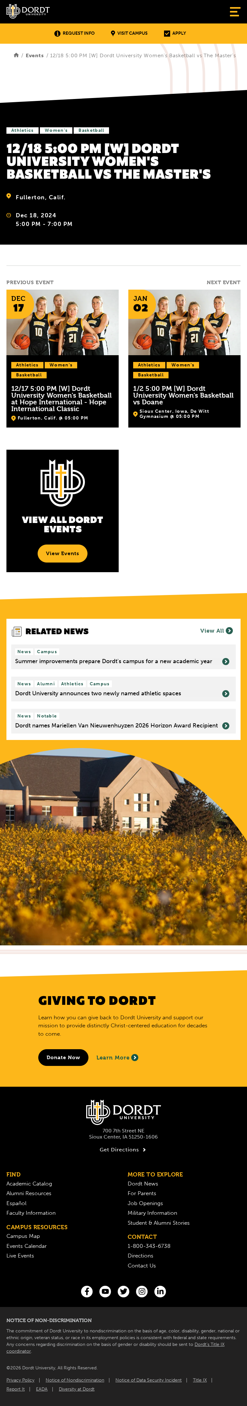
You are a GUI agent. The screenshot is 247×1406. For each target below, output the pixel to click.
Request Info (79, 33)
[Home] (16, 55)
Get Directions (119, 1150)
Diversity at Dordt (77, 1389)
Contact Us (142, 1265)
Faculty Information (31, 1213)
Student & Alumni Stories (159, 1223)
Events (35, 55)
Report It (15, 1389)
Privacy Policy (20, 1380)
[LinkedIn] (160, 1291)
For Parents (142, 1193)
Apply (179, 33)
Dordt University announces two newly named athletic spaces (98, 693)
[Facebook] (87, 1291)
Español (16, 1203)
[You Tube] (105, 1291)
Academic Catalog (29, 1183)
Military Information (152, 1213)
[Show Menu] (235, 11)
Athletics (22, 130)
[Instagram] (142, 1291)
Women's (56, 130)
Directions (140, 1255)
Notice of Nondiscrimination (75, 1380)
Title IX (200, 1380)
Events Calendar (26, 1246)
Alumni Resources (28, 1193)
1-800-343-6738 (149, 1246)
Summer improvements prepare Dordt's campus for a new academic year (113, 661)
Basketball (91, 130)
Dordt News (143, 1183)
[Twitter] (123, 1291)
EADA (42, 1389)
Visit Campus (132, 33)
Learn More (113, 1057)
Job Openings (145, 1203)
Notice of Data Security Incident (148, 1380)
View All (212, 630)
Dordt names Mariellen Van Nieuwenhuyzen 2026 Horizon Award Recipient (116, 725)
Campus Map (23, 1236)
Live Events (20, 1255)
